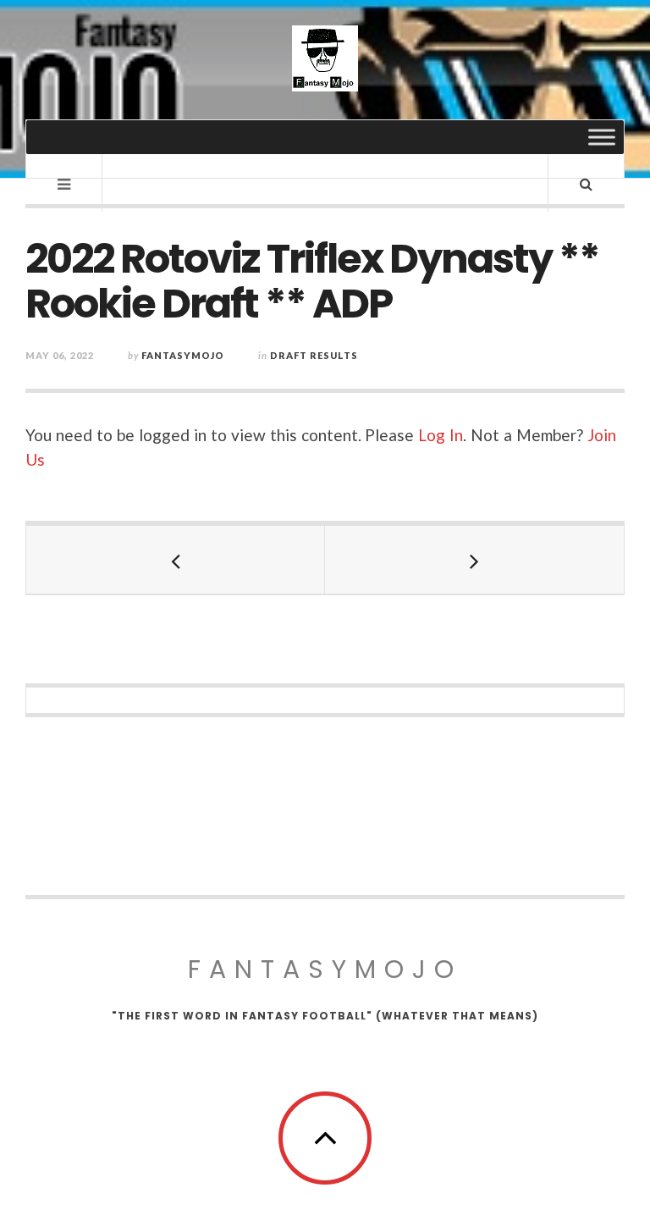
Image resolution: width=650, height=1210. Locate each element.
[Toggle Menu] (601, 137)
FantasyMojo (325, 969)
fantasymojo (182, 355)
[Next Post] (474, 560)
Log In (440, 435)
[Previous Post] (175, 560)
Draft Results (314, 355)
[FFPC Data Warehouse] (325, 58)
